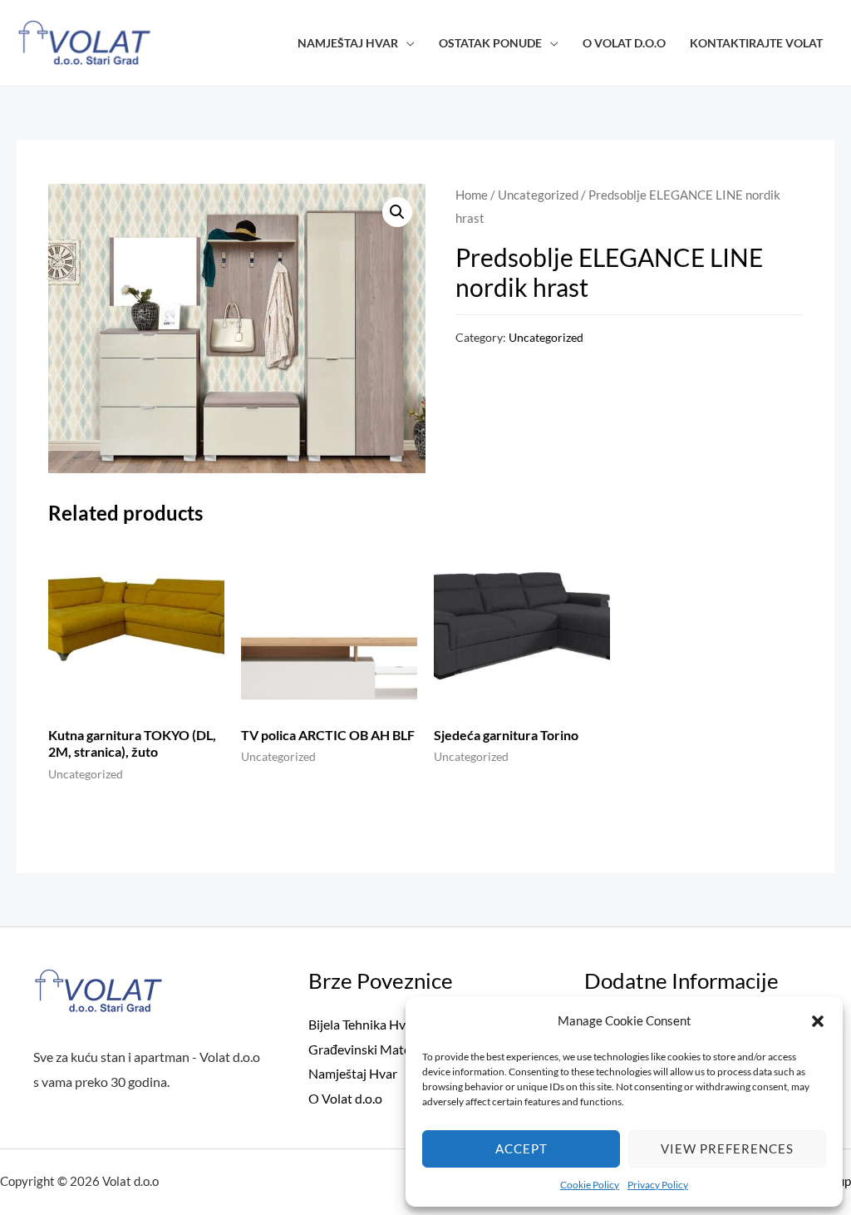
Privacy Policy (657, 1184)
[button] (817, 1021)
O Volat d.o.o (624, 43)
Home (471, 194)
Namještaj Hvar (348, 43)
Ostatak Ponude (490, 43)
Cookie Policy (589, 1184)
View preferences (727, 1148)
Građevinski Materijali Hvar (387, 1049)
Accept (521, 1148)
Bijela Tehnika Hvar (362, 1024)
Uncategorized (538, 194)
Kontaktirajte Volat (756, 43)
